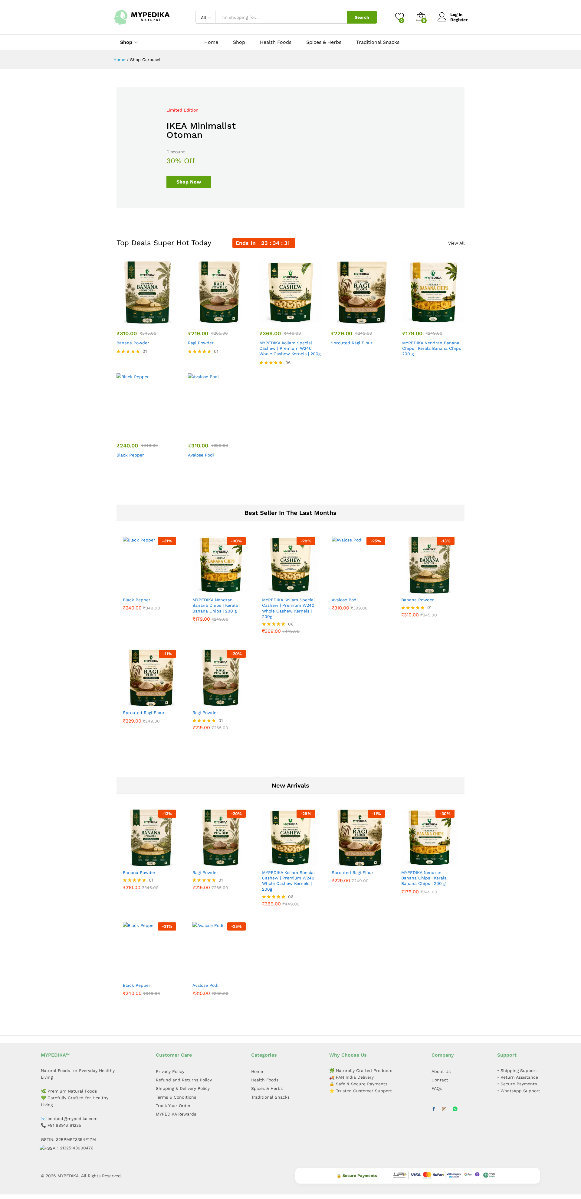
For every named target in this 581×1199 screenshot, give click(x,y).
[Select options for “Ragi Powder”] (218, 320)
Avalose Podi (201, 455)
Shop (239, 42)
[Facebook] (433, 1109)
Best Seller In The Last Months (290, 512)
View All (456, 243)
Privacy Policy (170, 1071)
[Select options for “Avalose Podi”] (218, 432)
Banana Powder (133, 342)
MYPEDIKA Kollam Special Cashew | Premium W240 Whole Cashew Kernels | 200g (289, 348)
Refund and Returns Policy (184, 1079)
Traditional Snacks (377, 42)
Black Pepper (130, 455)
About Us (441, 1071)
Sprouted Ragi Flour (352, 342)
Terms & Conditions (176, 1097)
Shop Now (188, 182)
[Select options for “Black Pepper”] (147, 432)
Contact (440, 1079)
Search (362, 17)
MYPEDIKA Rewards (176, 1114)
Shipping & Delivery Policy (183, 1088)
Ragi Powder (201, 342)
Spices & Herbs (323, 42)
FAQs (437, 1088)
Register (459, 19)
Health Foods (275, 42)
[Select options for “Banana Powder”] (147, 320)
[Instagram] (444, 1109)
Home (211, 42)
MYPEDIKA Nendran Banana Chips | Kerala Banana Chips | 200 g (432, 348)
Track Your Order (173, 1105)
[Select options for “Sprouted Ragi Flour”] (361, 320)
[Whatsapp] (455, 1109)
